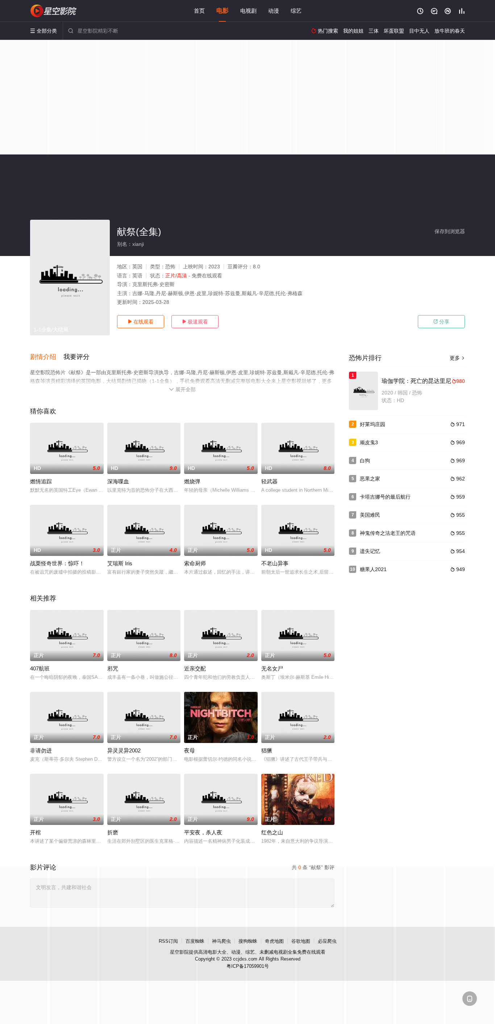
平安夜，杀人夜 (203, 832)
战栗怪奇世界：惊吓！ (57, 563)
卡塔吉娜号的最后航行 (385, 497)
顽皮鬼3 (369, 442)
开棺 (35, 832)
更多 (457, 358)
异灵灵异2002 (124, 750)
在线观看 (141, 322)
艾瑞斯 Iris (119, 563)
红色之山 (272, 832)
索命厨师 (195, 563)
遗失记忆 (370, 551)
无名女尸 (272, 668)
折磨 (112, 832)
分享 (441, 322)
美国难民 (370, 515)
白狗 (365, 460)
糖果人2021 (373, 569)
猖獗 (266, 750)
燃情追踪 (41, 481)
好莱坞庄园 (372, 424)
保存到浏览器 (449, 231)
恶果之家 (370, 479)
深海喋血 (118, 481)
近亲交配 (195, 668)
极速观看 (195, 322)
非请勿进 (41, 750)
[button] (46, 357)
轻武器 (269, 481)
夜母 (189, 750)
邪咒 (112, 668)
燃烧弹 (192, 481)
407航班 (40, 668)
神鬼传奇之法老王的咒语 (388, 533)
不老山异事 (274, 563)
